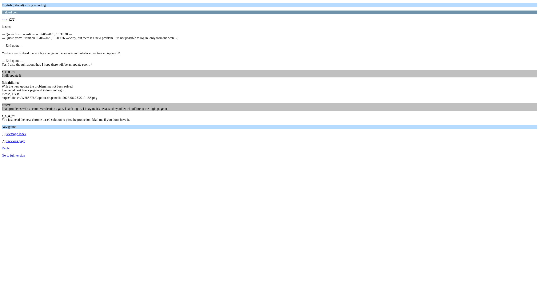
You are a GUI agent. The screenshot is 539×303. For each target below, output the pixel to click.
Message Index (16, 134)
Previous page (15, 141)
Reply (6, 148)
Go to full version (13, 155)
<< (3, 19)
